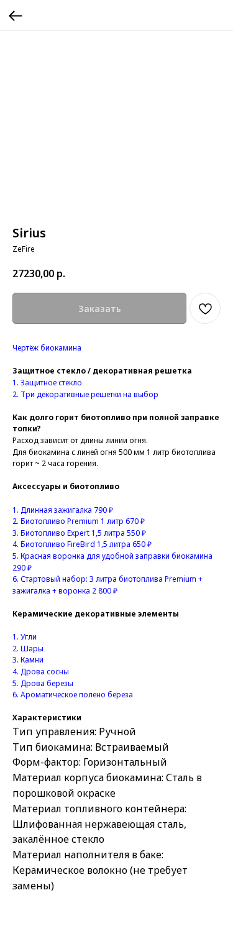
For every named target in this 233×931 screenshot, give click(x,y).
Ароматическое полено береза (77, 694)
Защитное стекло (51, 382)
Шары (32, 648)
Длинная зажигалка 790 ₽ (66, 510)
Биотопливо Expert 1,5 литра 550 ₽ (82, 533)
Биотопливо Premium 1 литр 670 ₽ (82, 521)
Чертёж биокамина (46, 347)
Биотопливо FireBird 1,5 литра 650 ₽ (85, 544)
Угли (28, 636)
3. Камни (27, 659)
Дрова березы (47, 683)
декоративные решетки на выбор (97, 394)
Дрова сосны (45, 671)
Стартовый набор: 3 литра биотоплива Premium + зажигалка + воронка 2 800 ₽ (107, 585)
